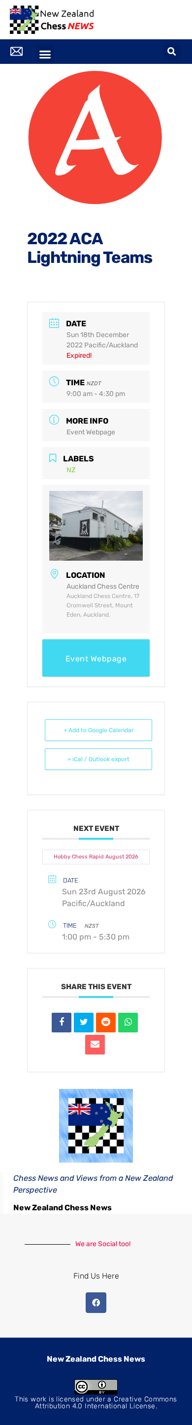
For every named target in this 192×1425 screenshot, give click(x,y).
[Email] (95, 1044)
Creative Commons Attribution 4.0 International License (106, 1402)
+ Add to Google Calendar (99, 730)
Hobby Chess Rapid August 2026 (96, 857)
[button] (45, 54)
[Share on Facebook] (61, 1022)
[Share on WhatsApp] (128, 1022)
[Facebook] (96, 1302)
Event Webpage (90, 432)
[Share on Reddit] (106, 1022)
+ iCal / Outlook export (98, 759)
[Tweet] (84, 1022)
